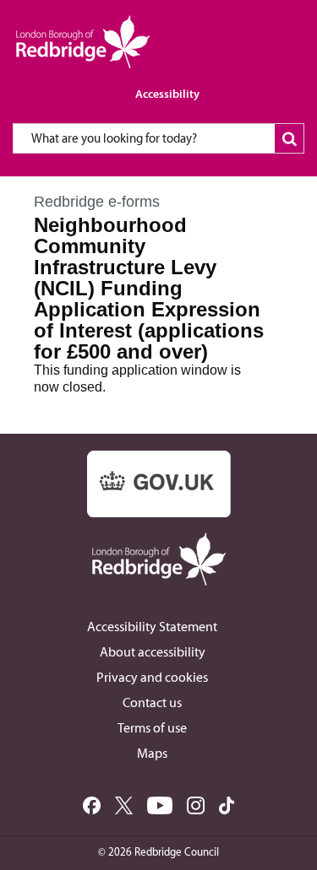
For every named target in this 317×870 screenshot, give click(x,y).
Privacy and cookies (152, 677)
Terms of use (152, 728)
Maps (152, 753)
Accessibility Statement (152, 627)
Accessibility (167, 93)
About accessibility (152, 652)
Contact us (152, 702)
